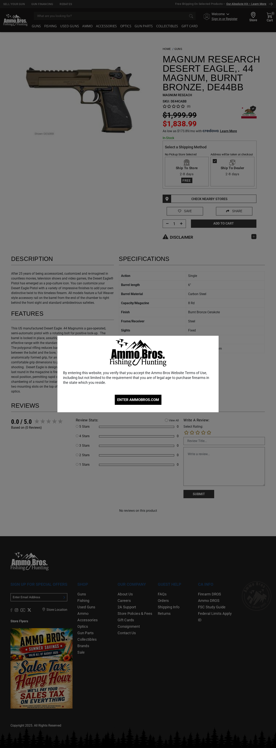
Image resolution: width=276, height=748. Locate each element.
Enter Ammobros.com (138, 400)
